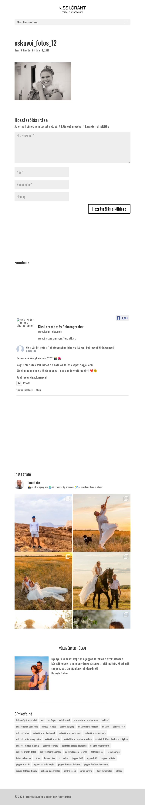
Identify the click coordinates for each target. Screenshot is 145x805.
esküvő (105, 720)
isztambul (63, 758)
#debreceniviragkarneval (31, 377)
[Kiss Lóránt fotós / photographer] (25, 322)
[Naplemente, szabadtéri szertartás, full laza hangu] (101, 523)
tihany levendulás (104, 770)
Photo (26, 383)
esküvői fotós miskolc (95, 732)
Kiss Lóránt (29, 50)
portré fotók (70, 770)
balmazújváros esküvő (26, 720)
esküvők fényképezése (50, 751)
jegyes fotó (77, 758)
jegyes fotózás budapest (96, 764)
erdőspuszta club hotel (59, 720)
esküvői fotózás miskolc (27, 745)
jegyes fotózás (108, 758)
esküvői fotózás (52, 739)
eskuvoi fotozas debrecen (85, 720)
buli (42, 720)
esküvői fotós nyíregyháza (28, 739)
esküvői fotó (119, 726)
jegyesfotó (92, 758)
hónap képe (49, 758)
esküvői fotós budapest (44, 732)
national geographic (50, 770)
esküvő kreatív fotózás (76, 751)
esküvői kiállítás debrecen (74, 745)
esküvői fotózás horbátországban (111, 739)
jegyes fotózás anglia (44, 764)
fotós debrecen (23, 758)
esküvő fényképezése (88, 726)
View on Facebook (24, 389)
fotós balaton (113, 751)
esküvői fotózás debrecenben (78, 739)
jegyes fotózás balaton (69, 764)
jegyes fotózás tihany (26, 770)
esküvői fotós (22, 732)
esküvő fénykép (67, 726)
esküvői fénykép (50, 745)
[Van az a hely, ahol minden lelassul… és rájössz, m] (43, 523)
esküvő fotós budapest (27, 726)
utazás (119, 770)
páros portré (85, 770)
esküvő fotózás (49, 726)
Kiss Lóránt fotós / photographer (46, 347)
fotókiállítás (97, 751)
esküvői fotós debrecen (70, 732)
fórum (37, 758)
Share (38, 389)
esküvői (105, 726)
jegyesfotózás (23, 764)
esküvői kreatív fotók (26, 751)
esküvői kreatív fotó (99, 745)
